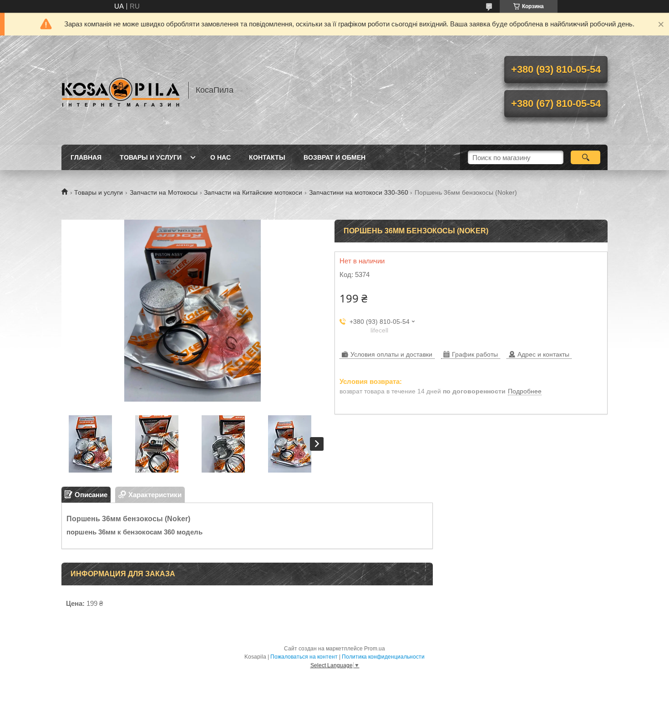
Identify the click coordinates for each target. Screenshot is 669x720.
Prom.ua (374, 648)
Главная (86, 157)
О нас (220, 157)
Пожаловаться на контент (304, 657)
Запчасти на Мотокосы (164, 192)
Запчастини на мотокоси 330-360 (358, 192)
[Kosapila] (120, 90)
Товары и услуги (151, 157)
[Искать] (585, 157)
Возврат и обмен (334, 157)
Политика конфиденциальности (383, 657)
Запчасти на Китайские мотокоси (253, 192)
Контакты (267, 157)
